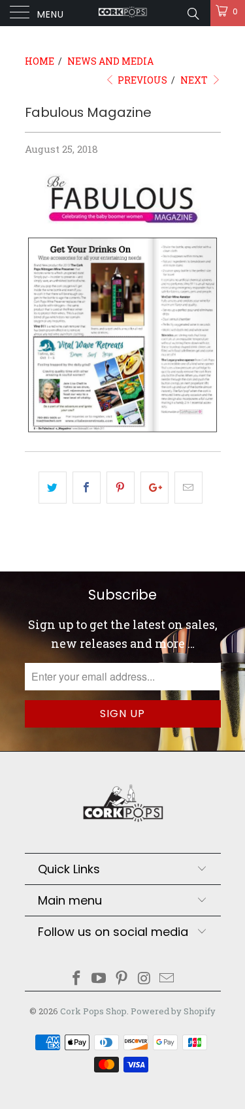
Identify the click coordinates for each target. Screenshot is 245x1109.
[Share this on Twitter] (53, 488)
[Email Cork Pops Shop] (167, 979)
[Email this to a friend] (188, 488)
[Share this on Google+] (154, 488)
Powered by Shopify (173, 1011)
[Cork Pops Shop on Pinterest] (122, 979)
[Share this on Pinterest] (120, 488)
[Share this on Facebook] (87, 488)
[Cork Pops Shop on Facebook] (76, 979)
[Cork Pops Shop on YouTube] (99, 979)
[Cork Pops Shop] (122, 13)
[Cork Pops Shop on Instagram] (144, 979)
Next (195, 80)
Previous (141, 80)
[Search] (192, 13)
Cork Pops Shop (93, 1011)
